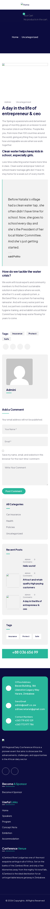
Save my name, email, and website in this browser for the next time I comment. (22, 456)
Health (9, 520)
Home (15, 37)
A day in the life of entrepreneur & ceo (32, 605)
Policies (10, 527)
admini (7, 102)
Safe (6, 339)
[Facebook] (5, 771)
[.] (3, 15)
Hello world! (29, 565)
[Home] (25, 5)
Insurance (17, 333)
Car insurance (13, 514)
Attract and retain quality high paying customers (33, 583)
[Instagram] (14, 771)
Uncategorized (30, 37)
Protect (33, 333)
